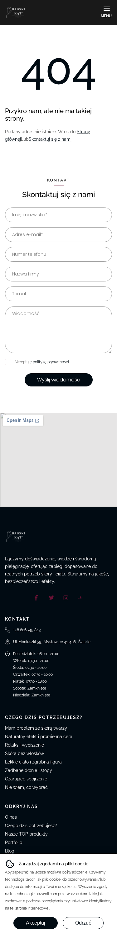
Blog (9, 850)
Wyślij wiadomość (58, 379)
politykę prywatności (51, 362)
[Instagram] (65, 597)
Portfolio (13, 842)
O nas (11, 817)
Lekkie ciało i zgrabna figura (33, 761)
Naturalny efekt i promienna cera (38, 736)
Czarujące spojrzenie (26, 778)
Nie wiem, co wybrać (26, 787)
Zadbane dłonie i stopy (28, 770)
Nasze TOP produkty (26, 834)
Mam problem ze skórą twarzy (36, 728)
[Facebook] (37, 597)
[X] (51, 597)
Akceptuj (35, 923)
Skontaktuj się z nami (50, 139)
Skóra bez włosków (24, 753)
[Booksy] (80, 597)
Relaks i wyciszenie (24, 745)
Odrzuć (83, 923)
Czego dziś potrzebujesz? (31, 825)
